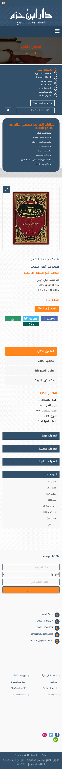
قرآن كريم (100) (49, 512)
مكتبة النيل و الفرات (44, 133)
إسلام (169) (51, 494)
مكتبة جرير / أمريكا (44, 150)
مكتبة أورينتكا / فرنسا (43, 155)
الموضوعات (52, 694)
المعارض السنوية (18, 682)
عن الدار (53, 682)
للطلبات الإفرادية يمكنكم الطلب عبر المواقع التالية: (32, 126)
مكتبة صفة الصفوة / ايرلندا (41, 142)
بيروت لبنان (47, 614)
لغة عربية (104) (49, 506)
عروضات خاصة (19, 675)
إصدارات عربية (49, 435)
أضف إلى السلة (47, 308)
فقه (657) (52, 481)
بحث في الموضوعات (42, 103)
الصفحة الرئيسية (49, 675)
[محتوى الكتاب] (31, 324)
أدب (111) (52, 500)
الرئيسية (31, 53)
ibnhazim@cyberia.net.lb (41, 640)
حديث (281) (51, 488)
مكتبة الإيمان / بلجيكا (43, 164)
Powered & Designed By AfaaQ (31, 755)
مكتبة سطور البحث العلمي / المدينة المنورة (35, 159)
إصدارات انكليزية (48, 461)
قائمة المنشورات (18, 688)
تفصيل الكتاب (31, 46)
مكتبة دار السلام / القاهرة (42, 137)
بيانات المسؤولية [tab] (44, 370)
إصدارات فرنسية (48, 448)
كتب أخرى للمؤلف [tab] (44, 380)
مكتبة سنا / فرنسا (45, 146)
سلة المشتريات (19, 694)
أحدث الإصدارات (50, 688)
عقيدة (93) (51, 518)
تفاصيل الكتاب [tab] (45, 351)
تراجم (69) (52, 524)
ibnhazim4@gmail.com (42, 634)
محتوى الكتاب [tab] (46, 360)
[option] (28, 166)
